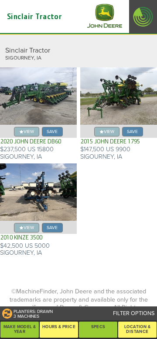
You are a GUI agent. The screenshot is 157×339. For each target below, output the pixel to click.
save (52, 131)
